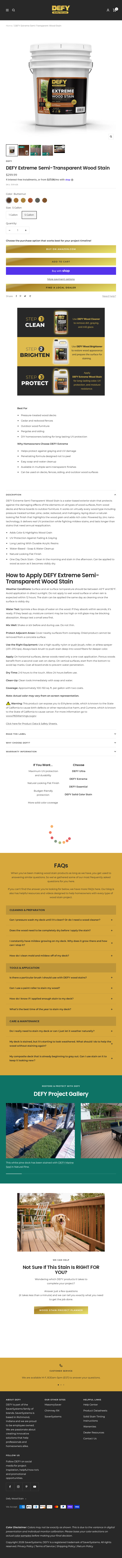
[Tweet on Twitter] (25, 296)
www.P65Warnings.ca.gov (21, 716)
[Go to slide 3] (63, 1384)
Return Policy (85, 1546)
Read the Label (16, 734)
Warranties (89, 1426)
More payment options (61, 279)
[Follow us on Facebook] (10, 1487)
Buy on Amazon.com (61, 249)
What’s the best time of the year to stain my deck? (40, 1009)
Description (13, 494)
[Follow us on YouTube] (34, 1487)
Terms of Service (45, 1546)
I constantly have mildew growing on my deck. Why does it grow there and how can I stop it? (58, 943)
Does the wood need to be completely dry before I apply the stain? (50, 930)
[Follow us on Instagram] (18, 1487)
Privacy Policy (25, 1546)
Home (9, 25)
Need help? (109, 296)
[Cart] (114, 10)
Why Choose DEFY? (18, 743)
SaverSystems (53, 1416)
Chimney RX (52, 1410)
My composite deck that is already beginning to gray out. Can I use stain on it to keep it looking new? (58, 1058)
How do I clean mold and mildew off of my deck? (39, 955)
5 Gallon (29, 214)
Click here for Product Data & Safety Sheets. (31, 723)
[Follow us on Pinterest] (26, 1487)
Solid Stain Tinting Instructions (94, 1418)
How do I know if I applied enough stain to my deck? (41, 998)
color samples (22, 1535)
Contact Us (90, 1438)
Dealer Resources (93, 1432)
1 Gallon (13, 214)
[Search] (13, 10)
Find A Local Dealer (61, 287)
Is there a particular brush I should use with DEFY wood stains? (48, 977)
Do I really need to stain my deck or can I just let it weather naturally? (52, 1031)
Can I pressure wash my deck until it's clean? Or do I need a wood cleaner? (55, 919)
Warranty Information (21, 751)
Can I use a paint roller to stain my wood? (35, 988)
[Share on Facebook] (16, 296)
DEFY (9, 161)
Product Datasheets (95, 1410)
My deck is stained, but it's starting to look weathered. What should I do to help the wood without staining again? (60, 1043)
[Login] (108, 10)
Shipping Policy (66, 1546)
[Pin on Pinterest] (20, 296)
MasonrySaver (53, 1404)
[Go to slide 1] (58, 1384)
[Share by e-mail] (30, 296)
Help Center (90, 1404)
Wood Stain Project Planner (61, 1310)
